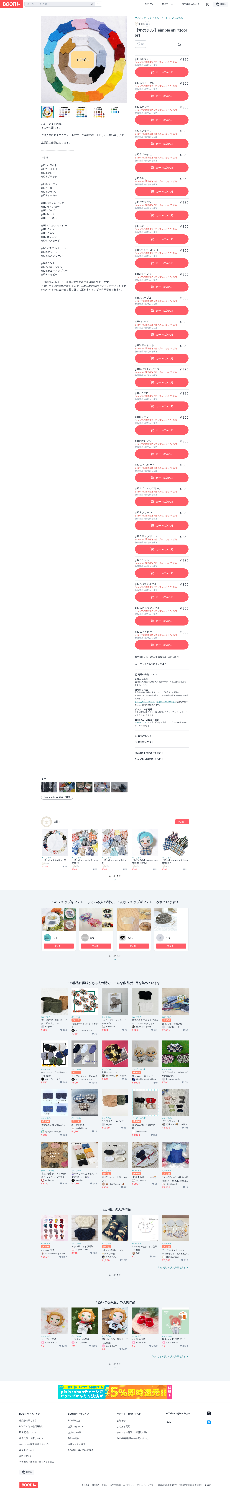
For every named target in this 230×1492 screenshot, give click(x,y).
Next (124, 59)
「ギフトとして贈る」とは (151, 663)
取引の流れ (143, 736)
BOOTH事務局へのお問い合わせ (133, 1438)
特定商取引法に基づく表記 (148, 753)
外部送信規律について (167, 1485)
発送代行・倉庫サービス (31, 1438)
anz (92, 937)
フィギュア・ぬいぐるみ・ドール (151, 18)
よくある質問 (123, 1426)
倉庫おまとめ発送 (77, 1444)
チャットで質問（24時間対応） (132, 1432)
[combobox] (59, 4)
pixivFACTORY (141, 722)
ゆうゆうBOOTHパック (166, 702)
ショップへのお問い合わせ (148, 759)
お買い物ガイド (75, 1426)
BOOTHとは (167, 4)
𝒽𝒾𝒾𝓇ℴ (130, 937)
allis (57, 822)
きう (167, 937)
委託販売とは (25, 1456)
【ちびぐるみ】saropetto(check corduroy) (145, 861)
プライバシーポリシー (146, 1485)
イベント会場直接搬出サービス (34, 1444)
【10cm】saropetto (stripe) (114, 861)
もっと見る (115, 956)
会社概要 (85, 1485)
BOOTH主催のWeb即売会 (81, 1450)
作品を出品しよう (190, 4)
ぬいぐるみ (177, 18)
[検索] (92, 4)
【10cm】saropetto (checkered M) (85, 861)
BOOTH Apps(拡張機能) (31, 1426)
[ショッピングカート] (207, 4)
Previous (43, 59)
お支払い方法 (144, 742)
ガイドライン (128, 1485)
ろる (55, 937)
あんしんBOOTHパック (145, 702)
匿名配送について (28, 1432)
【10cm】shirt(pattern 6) (54, 860)
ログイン (149, 4)
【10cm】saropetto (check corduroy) (175, 861)
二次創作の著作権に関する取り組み (36, 1462)
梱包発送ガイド (27, 1450)
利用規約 (95, 1485)
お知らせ (121, 1420)
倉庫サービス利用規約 (111, 1485)
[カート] (147, 24)
